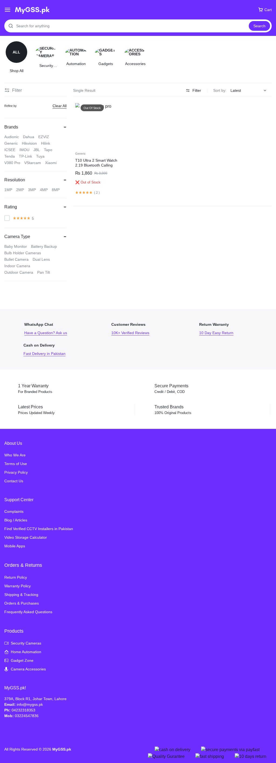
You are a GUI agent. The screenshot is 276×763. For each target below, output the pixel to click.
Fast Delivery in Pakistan (53, 349)
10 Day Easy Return (229, 329)
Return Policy (15, 577)
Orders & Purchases (21, 603)
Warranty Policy (17, 586)
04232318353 (23, 710)
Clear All (60, 106)
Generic (80, 153)
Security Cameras (26, 643)
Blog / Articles (15, 520)
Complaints (13, 511)
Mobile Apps (14, 546)
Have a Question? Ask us (53, 329)
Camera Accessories (28, 669)
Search (259, 26)
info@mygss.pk (30, 704)
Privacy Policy (16, 472)
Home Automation (26, 652)
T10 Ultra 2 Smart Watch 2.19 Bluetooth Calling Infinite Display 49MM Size (97, 165)
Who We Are (15, 455)
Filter (196, 90)
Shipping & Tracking (21, 594)
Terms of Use (15, 464)
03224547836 (27, 716)
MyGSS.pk (61, 749)
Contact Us (13, 481)
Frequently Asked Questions (28, 612)
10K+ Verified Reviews (141, 329)
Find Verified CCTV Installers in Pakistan (38, 529)
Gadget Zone (22, 660)
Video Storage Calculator (25, 537)
